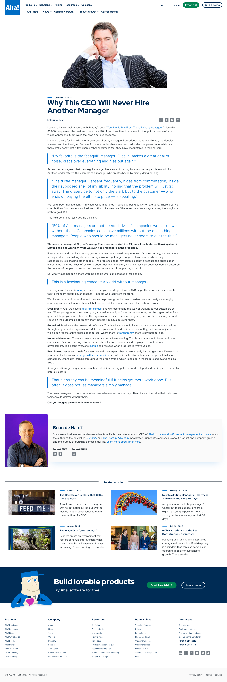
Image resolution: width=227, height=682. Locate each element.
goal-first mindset (92, 308)
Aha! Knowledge (12, 652)
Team (50, 633)
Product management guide (104, 645)
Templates (96, 641)
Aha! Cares (53, 648)
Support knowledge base (102, 656)
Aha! (79, 290)
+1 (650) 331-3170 (187, 645)
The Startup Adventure (116, 437)
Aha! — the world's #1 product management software (180, 434)
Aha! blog (32, 11)
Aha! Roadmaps (11, 625)
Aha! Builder (10, 641)
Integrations (140, 633)
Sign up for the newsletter (190, 637)
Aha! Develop (11, 645)
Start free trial (160, 585)
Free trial (191, 5)
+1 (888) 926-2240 (187, 641)
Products (30, 5)
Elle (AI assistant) (142, 637)
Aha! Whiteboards (12, 637)
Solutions (44, 5)
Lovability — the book (57, 656)
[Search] (162, 5)
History (51, 629)
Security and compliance (146, 652)
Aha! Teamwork (11, 648)
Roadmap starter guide (101, 648)
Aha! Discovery (11, 629)
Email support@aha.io (188, 629)
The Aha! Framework (144, 625)
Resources (71, 5)
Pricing (58, 5)
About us (52, 625)
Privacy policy (196, 675)
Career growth (109, 11)
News (46, 11)
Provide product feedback (190, 633)
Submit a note (185, 625)
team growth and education (92, 355)
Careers (51, 637)
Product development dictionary (105, 652)
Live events (97, 633)
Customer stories (142, 645)
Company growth (64, 11)
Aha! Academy (11, 656)
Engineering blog (99, 629)
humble (93, 345)
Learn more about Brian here (123, 441)
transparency (126, 332)
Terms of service (214, 675)
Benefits (51, 645)
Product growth (87, 11)
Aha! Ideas (9, 633)
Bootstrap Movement (57, 652)
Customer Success (143, 641)
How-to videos (98, 637)
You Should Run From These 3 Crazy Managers (134, 127)
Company (86, 5)
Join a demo (193, 585)
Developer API (141, 648)
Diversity (52, 641)
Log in (176, 5)
